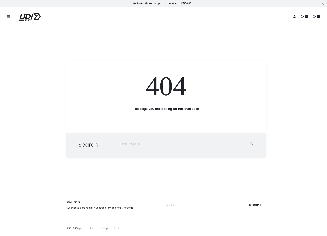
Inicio (93, 228)
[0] (302, 16)
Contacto (119, 228)
